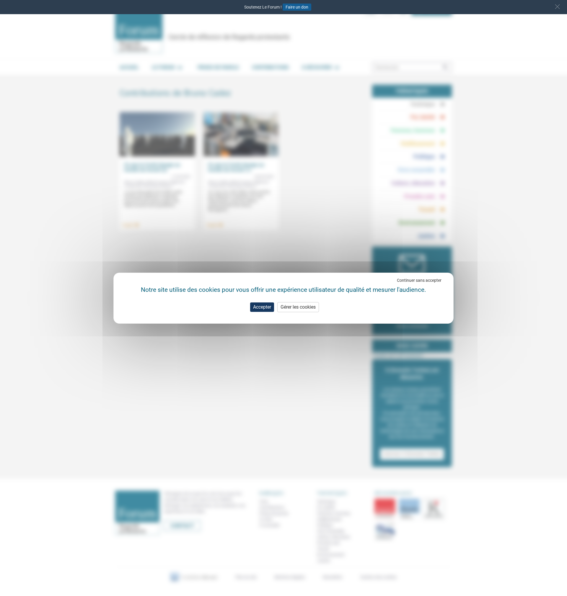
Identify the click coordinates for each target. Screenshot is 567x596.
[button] (557, 6)
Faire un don (297, 7)
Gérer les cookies (298, 307)
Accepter (262, 307)
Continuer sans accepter (419, 280)
